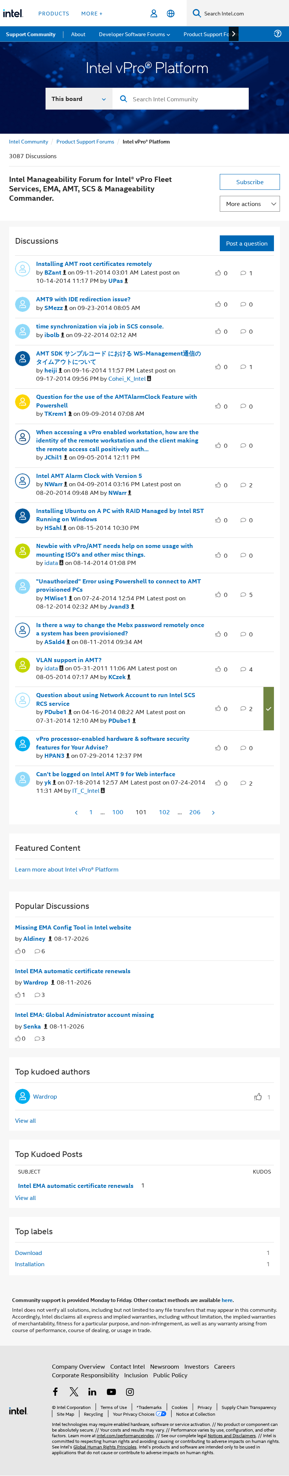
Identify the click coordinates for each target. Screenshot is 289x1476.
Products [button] (53, 13)
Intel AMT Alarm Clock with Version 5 (89, 476)
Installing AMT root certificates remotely (94, 263)
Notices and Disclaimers (232, 1435)
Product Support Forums (85, 141)
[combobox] (181, 99)
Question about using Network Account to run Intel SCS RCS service (115, 699)
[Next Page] (212, 812)
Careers (224, 1366)
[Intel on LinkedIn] (92, 1392)
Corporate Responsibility (85, 1375)
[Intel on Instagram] (129, 1392)
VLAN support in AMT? (69, 660)
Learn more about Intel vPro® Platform (67, 869)
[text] (18, 951)
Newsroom (164, 1366)
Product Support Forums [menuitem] (213, 34)
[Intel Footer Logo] (18, 1410)
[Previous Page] (76, 812)
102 (164, 811)
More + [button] (92, 13)
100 (117, 811)
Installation (29, 1263)
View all (25, 1120)
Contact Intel (127, 1366)
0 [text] (24, 950)
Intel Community (28, 141)
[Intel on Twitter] (74, 1392)
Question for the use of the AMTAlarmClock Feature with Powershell (116, 400)
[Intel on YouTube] (111, 1392)
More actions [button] (243, 203)
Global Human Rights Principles (105, 1446)
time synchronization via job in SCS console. (100, 326)
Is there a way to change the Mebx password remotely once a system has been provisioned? (120, 629)
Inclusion (136, 1375)
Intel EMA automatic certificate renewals (73, 971)
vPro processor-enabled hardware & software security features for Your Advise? (113, 742)
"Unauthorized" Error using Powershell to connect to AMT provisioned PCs (118, 585)
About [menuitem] (78, 34)
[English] (170, 13)
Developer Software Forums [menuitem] (132, 34)
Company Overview (78, 1366)
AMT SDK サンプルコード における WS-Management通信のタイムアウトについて (118, 357)
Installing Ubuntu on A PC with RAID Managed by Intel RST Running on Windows (120, 515)
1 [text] (24, 994)
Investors (196, 1366)
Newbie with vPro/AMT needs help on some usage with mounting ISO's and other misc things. (114, 550)
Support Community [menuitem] (30, 34)
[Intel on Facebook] (55, 1392)
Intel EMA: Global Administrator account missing (84, 1014)
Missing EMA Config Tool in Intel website (73, 927)
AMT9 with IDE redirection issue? (83, 299)
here (227, 1300)
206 (195, 811)
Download (28, 1252)
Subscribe (250, 181)
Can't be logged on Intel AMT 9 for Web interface (105, 774)
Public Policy (170, 1375)
